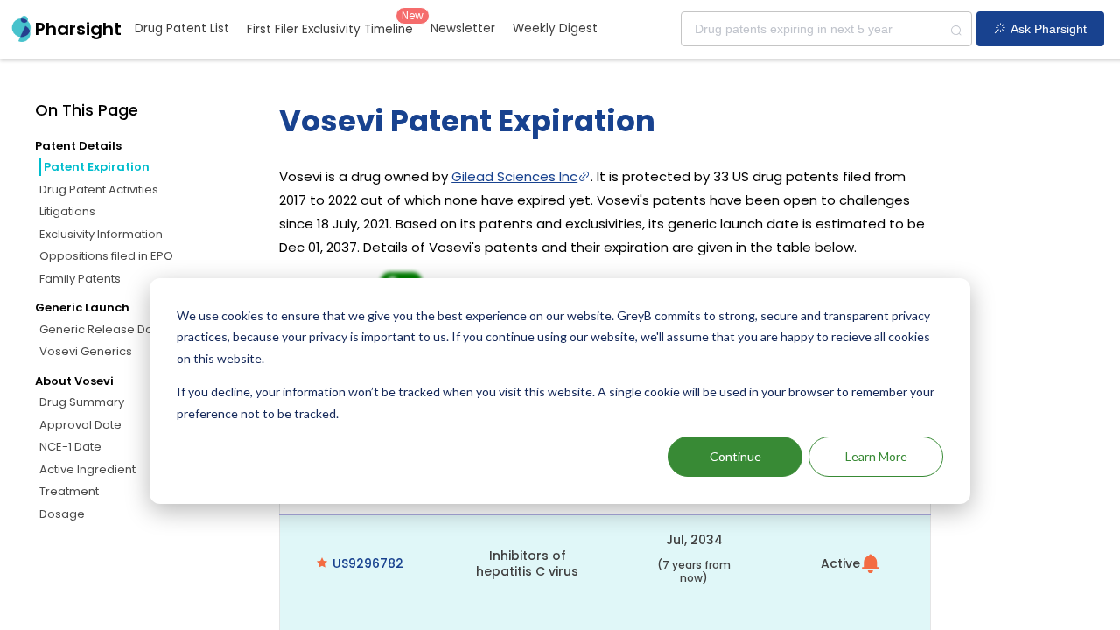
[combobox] (826, 28)
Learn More (876, 456)
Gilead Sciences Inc (515, 176)
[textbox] (826, 28)
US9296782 (367, 563)
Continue (735, 456)
